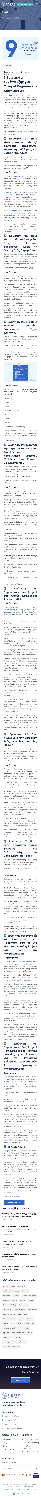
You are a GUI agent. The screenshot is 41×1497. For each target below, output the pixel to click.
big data (6, 1333)
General (5, 1323)
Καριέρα (8, 65)
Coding (13, 1305)
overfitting (8, 540)
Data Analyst (7, 1309)
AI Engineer (11, 1286)
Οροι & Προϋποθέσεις (12, 1489)
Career (22, 1300)
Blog (5, 1446)
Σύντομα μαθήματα (31, 1451)
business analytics (18, 1333)
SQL (20, 1328)
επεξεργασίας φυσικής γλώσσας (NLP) (20, 610)
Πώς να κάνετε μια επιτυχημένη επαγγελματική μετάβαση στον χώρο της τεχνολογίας (19, 1229)
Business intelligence (10, 1300)
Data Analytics (20, 1309)
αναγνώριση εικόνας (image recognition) (20, 229)
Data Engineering (9, 1314)
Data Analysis (23, 1305)
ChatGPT (31, 1300)
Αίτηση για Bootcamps (25, 4)
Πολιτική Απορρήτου (29, 1489)
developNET (28, 1487)
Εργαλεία (18, 1337)
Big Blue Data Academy (11, 1291)
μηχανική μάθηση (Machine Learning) (21, 192)
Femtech (21, 1319)
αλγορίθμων (24, 261)
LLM (12, 1323)
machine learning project (21, 961)
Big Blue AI (21, 1286)
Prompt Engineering (9, 1328)
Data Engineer (33, 1309)
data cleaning (28, 986)
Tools (27, 1328)
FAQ (4, 1443)
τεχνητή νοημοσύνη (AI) (15, 176)
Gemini (29, 1319)
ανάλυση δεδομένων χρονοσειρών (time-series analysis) (20, 1081)
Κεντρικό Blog (14, 1202)
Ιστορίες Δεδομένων (10, 1342)
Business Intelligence (29, 1295)
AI (3, 1286)
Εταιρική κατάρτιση (31, 1439)
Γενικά (30, 1333)
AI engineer (12, 336)
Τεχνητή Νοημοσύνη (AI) (11, 1346)
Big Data (25, 1291)
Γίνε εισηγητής (9, 1449)
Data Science (22, 1314)
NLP (33, 1323)
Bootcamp (6, 1295)
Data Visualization (9, 1319)
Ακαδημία (7, 1439)
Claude (5, 1305)
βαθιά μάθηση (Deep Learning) (17, 210)
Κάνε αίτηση (20, 1380)
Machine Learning (23, 1323)
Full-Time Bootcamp (31, 1443)
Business (16, 1295)
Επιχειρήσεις (7, 1337)
